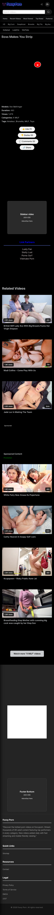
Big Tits (39, 24)
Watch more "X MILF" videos (27, 653)
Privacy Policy (8, 885)
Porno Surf (27, 255)
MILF (27, 121)
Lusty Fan (27, 249)
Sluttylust (6, 30)
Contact (6, 869)
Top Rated (39, 19)
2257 (5, 899)
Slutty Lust (27, 252)
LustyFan (15, 30)
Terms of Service (9, 890)
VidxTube (25, 30)
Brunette (31, 24)
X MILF (16, 117)
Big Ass (47, 24)
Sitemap (6, 853)
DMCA (5, 894)
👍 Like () (27, 129)
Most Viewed (28, 19)
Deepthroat (21, 24)
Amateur (11, 121)
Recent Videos (15, 19)
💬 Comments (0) (27, 141)
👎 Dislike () (27, 135)
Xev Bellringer (15, 107)
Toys (32, 121)
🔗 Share (27, 147)
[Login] (41, 4)
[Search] (48, 12)
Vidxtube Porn (27, 258)
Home (5, 19)
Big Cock (11, 24)
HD (4, 24)
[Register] (47, 4)
